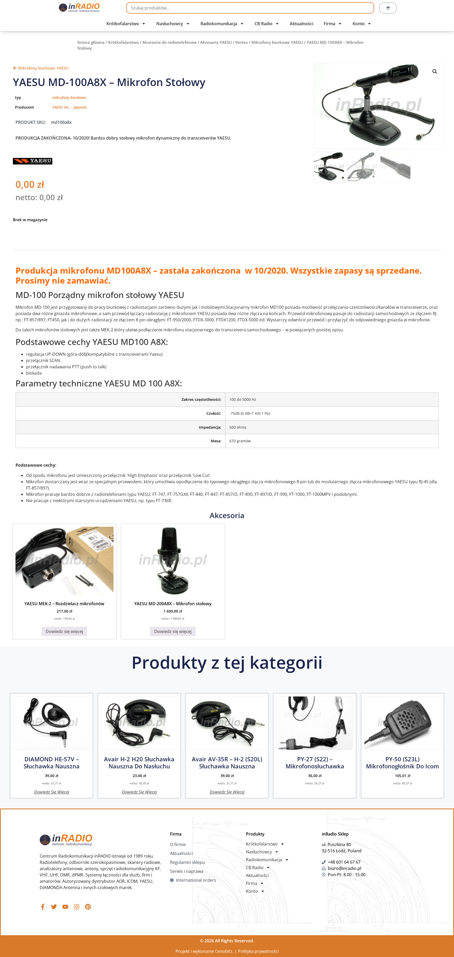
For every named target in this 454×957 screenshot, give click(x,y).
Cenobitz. (224, 951)
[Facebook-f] (43, 907)
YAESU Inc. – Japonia (69, 107)
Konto (359, 23)
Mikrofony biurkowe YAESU (277, 42)
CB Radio (263, 23)
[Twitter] (54, 907)
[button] (435, 71)
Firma (329, 23)
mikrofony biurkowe (69, 97)
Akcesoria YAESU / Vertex (224, 42)
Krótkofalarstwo (122, 23)
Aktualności (301, 23)
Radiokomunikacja (218, 23)
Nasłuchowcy (169, 23)
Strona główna (91, 42)
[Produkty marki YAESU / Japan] (32, 163)
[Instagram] (77, 907)
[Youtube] (65, 907)
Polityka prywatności (258, 951)
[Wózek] (387, 8)
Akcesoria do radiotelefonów (169, 42)
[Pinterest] (88, 907)
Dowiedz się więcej (64, 631)
